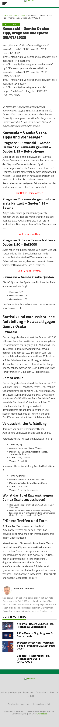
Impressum (28, 692)
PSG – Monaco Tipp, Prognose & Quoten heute (35, 634)
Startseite (7, 15)
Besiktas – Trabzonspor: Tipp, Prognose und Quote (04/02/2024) (33, 658)
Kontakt (30, 696)
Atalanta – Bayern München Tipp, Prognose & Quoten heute (35, 625)
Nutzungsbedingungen (11, 692)
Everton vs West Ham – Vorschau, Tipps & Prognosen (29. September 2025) (36, 645)
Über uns (54, 692)
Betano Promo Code (42, 704)
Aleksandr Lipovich (23, 588)
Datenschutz (42, 692)
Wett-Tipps (19, 15)
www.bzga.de (41, 713)
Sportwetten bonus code (19, 704)
